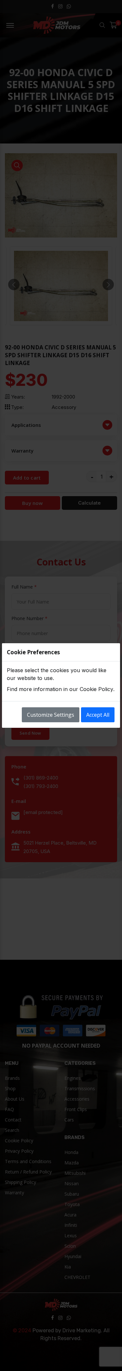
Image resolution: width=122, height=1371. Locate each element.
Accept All (97, 714)
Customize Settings (50, 714)
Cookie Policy (96, 689)
